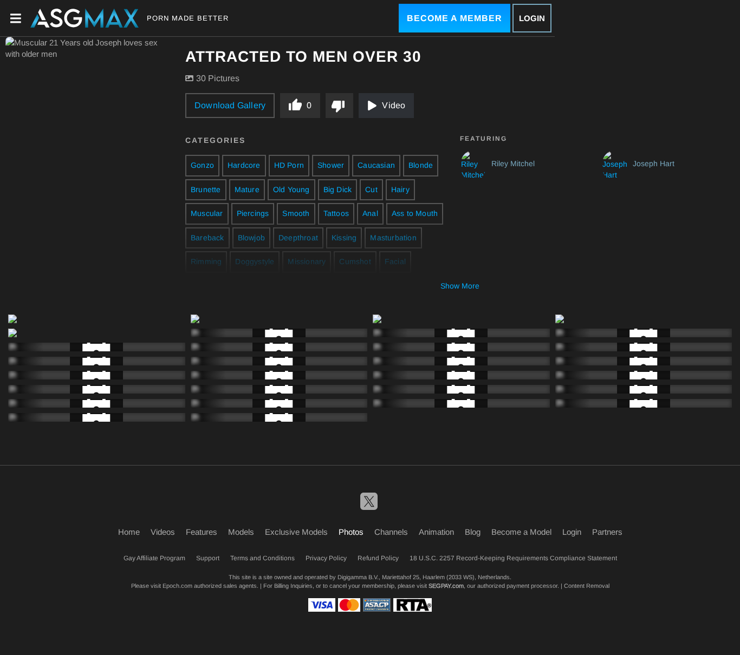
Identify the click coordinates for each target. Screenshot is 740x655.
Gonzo (202, 165)
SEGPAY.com (446, 585)
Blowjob (251, 237)
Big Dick (337, 189)
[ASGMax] (84, 18)
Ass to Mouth (415, 213)
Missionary (307, 261)
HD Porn (289, 165)
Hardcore (244, 165)
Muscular (207, 213)
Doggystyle (254, 261)
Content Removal (586, 585)
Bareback (207, 237)
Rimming (206, 261)
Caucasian (376, 165)
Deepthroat (298, 237)
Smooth (295, 213)
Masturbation (393, 237)
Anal (370, 213)
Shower (330, 165)
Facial (395, 261)
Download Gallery (229, 105)
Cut (371, 189)
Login (532, 18)
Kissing (344, 237)
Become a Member (454, 18)
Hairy (400, 189)
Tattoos (336, 213)
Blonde (420, 165)
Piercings (253, 213)
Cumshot (355, 261)
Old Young (291, 189)
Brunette (206, 189)
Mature (247, 189)
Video (393, 105)
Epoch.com (177, 585)
